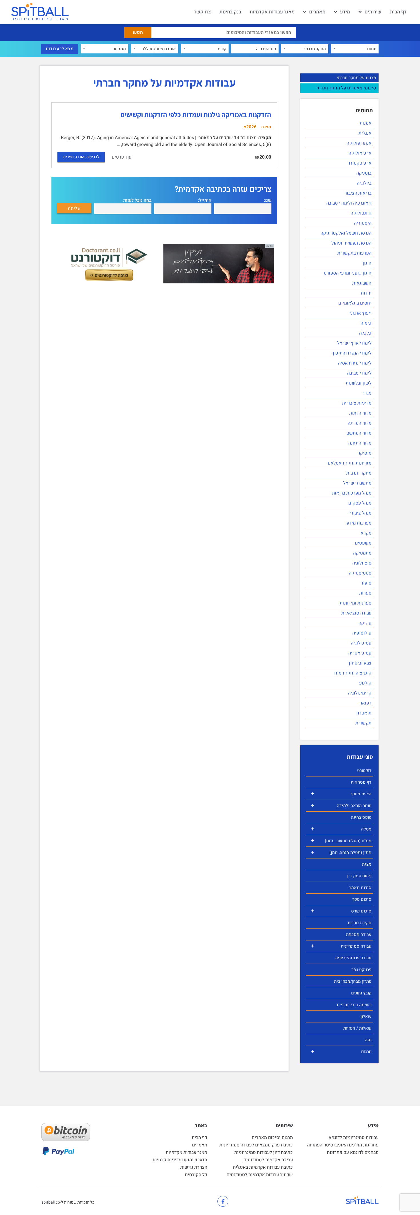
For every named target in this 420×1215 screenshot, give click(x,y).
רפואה (365, 703)
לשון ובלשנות (358, 383)
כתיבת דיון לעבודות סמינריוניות (263, 1152)
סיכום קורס (341, 911)
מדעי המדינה (359, 423)
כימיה (366, 323)
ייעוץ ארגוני (360, 313)
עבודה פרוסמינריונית (353, 958)
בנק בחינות (230, 11)
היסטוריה (362, 223)
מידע (345, 11)
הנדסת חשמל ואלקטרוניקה (346, 233)
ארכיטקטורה (359, 163)
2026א (250, 127)
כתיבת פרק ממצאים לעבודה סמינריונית (256, 1145)
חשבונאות (361, 283)
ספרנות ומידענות (355, 603)
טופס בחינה (361, 817)
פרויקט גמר (361, 969)
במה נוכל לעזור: (137, 200)
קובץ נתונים (361, 993)
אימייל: (204, 200)
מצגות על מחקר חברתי (356, 78)
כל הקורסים (196, 1174)
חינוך (366, 263)
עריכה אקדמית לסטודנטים (268, 1159)
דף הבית (398, 11)
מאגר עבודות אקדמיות (272, 11)
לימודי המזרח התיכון (352, 353)
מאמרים (317, 11)
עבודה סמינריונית (341, 946)
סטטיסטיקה (360, 573)
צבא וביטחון (360, 663)
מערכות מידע (359, 523)
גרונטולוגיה (361, 213)
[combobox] (355, 48)
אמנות (365, 123)
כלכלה (365, 333)
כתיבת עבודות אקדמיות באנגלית (263, 1167)
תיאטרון (363, 713)
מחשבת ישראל (357, 483)
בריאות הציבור (358, 193)
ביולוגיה (364, 183)
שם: (267, 200)
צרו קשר (202, 11)
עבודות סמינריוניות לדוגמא (354, 1137)
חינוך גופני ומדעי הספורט (347, 273)
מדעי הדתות (360, 413)
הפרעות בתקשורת (354, 253)
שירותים (373, 11)
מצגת (366, 864)
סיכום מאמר (360, 887)
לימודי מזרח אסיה (354, 363)
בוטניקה (363, 173)
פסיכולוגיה (361, 643)
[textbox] (355, 48)
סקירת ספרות (359, 923)
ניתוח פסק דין (359, 876)
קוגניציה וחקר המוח (352, 673)
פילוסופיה (361, 633)
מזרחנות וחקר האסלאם (349, 463)
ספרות (365, 593)
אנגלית (365, 133)
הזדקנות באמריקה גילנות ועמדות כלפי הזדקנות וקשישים (196, 114)
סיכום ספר (361, 899)
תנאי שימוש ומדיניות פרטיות (180, 1159)
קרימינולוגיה (359, 693)
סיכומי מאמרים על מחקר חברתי (346, 88)
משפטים (363, 543)
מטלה (341, 829)
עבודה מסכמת (358, 934)
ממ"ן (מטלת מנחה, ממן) (341, 852)
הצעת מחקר (341, 794)
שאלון (366, 1016)
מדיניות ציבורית (356, 403)
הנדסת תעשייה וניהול (351, 243)
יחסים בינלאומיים (354, 303)
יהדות (366, 293)
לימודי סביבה (359, 373)
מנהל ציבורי (360, 513)
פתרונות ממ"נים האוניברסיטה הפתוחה (343, 1145)
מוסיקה (364, 453)
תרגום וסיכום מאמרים (272, 1137)
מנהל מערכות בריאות (351, 493)
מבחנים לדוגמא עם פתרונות (353, 1152)
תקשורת (363, 723)
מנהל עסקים (359, 503)
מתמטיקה (362, 553)
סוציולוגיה (361, 563)
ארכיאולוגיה (360, 153)
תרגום (341, 1051)
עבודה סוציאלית (356, 613)
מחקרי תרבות (358, 473)
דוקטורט (364, 770)
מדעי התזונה (359, 443)
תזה (368, 1040)
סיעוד (366, 583)
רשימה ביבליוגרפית (354, 1005)
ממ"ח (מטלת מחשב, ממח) (341, 840)
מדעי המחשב (359, 433)
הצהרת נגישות (193, 1167)
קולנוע (365, 683)
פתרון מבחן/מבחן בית (352, 981)
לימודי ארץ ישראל (354, 343)
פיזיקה (365, 623)
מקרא (366, 533)
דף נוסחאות (361, 782)
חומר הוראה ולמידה (341, 805)
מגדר (366, 393)
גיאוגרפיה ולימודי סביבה (348, 203)
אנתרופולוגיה (359, 143)
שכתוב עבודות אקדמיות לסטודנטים (260, 1174)
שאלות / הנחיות (357, 1028)
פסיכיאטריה (359, 653)
